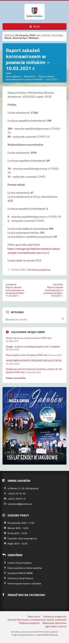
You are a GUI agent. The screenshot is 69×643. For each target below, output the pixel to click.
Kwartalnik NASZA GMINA (20, 573)
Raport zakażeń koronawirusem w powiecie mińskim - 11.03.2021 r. (15, 291)
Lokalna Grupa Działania (19, 562)
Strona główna (13, 76)
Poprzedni (11, 284)
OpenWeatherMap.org (47, 634)
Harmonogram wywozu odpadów (24, 583)
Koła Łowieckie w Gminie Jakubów (25, 568)
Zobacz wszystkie (15, 378)
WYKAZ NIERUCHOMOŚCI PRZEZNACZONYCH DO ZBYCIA (33, 360)
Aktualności (29, 76)
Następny (58, 284)
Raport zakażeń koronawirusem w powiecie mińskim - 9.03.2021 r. (53, 291)
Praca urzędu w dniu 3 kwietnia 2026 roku (27, 355)
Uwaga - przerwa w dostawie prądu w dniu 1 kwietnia (33, 346)
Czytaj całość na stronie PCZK (24, 260)
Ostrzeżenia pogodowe (39, 269)
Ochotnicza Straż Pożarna (20, 578)
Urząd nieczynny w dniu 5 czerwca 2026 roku (29, 338)
